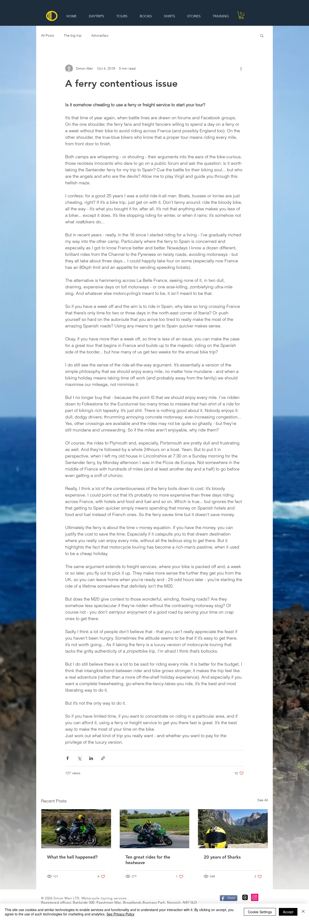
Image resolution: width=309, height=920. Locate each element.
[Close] (303, 911)
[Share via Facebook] (67, 758)
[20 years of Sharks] (233, 828)
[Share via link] (103, 758)
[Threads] (245, 897)
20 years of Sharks (222, 857)
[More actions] (241, 68)
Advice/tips (99, 35)
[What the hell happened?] (76, 828)
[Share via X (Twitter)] (79, 758)
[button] (241, 15)
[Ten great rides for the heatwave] (155, 828)
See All (262, 800)
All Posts (47, 35)
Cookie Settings (260, 911)
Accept (288, 911)
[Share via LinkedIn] (91, 758)
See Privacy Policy (120, 914)
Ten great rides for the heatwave (148, 859)
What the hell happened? (72, 857)
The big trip (73, 35)
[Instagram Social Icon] (254, 897)
